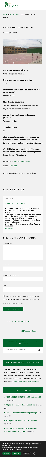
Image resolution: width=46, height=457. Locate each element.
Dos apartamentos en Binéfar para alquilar (22, 413)
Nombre (6, 265)
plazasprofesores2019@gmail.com (26, 382)
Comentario (7, 243)
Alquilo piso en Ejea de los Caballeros (20, 405)
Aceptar (6, 453)
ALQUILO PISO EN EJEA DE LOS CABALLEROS (23, 397)
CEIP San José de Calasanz (20, 321)
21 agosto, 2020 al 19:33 (15, 203)
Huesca (14, 166)
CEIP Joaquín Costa (28, 331)
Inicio (5, 14)
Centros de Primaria (16, 14)
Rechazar (16, 453)
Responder (9, 228)
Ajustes (26, 453)
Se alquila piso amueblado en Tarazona (21, 420)
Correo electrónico (11, 275)
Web (4, 285)
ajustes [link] (18, 449)
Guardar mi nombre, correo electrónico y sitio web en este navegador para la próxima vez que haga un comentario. (22, 300)
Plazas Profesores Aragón (11, 4)
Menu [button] (41, 4)
